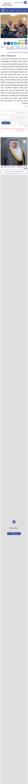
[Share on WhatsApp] (19, 43)
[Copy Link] (25, 43)
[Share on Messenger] (15, 43)
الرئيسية (24, 10)
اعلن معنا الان (14, 534)
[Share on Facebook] (5, 43)
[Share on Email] (22, 43)
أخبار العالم (12, 10)
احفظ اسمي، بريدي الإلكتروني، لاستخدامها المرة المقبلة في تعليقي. (12, 129)
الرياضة (6, 10)
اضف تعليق (6, 123)
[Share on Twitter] (8, 43)
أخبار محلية (18, 10)
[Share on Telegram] (11, 43)
